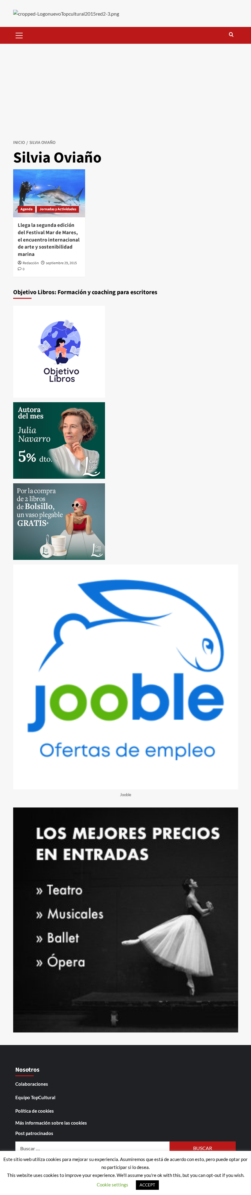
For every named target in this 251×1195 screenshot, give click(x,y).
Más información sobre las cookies (51, 1123)
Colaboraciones (31, 1084)
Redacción (31, 263)
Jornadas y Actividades (57, 209)
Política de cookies (34, 1111)
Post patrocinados (34, 1133)
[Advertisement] (125, 90)
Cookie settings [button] (112, 1184)
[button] (19, 34)
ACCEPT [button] (147, 1184)
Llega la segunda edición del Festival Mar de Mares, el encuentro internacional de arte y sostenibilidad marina (49, 240)
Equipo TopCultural (35, 1097)
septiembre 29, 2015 (61, 263)
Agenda (26, 209)
